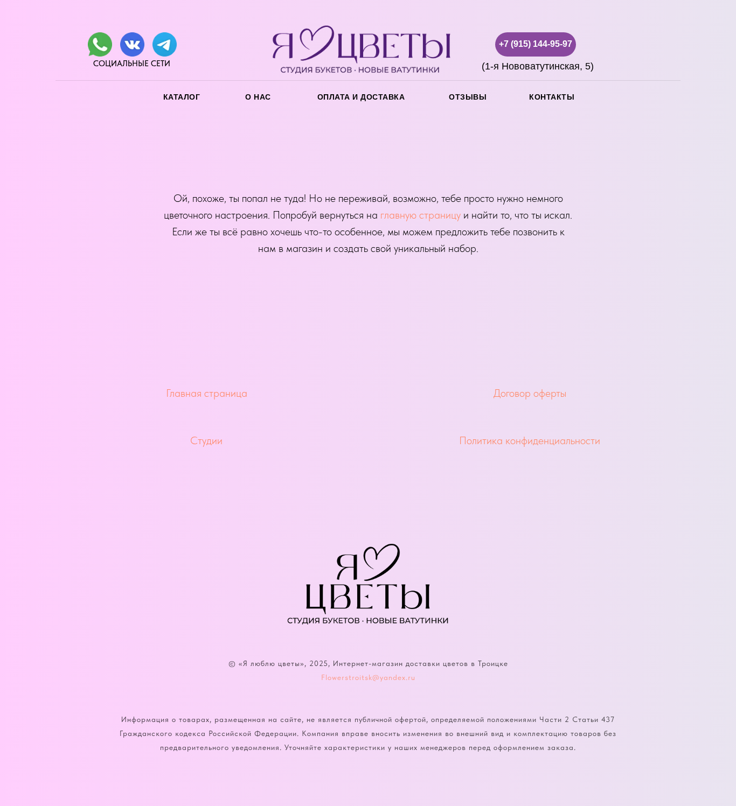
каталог (181, 97)
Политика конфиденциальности (529, 440)
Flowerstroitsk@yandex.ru (368, 677)
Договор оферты (530, 393)
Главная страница (206, 393)
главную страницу (420, 214)
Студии (206, 440)
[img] (100, 44)
